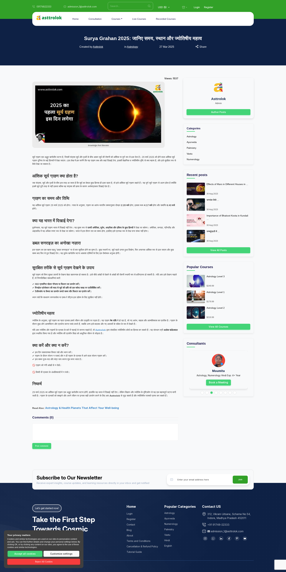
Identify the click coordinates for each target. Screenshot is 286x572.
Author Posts (218, 112)
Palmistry (191, 148)
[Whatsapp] (213, 539)
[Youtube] (245, 539)
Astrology (132, 46)
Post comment (41, 446)
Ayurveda (192, 142)
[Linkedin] (221, 539)
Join (240, 479)
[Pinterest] (237, 539)
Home (75, 19)
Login (197, 7)
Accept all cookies (25, 553)
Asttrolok (115, 395)
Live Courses (139, 19)
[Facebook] (229, 539)
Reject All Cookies (43, 561)
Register (208, 7)
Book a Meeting (218, 382)
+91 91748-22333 (218, 524)
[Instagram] (205, 539)
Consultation (95, 19)
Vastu (189, 153)
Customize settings (61, 553)
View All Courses (218, 326)
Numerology (193, 159)
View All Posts (218, 250)
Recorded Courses (166, 19)
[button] (202, 392)
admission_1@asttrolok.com (227, 531)
